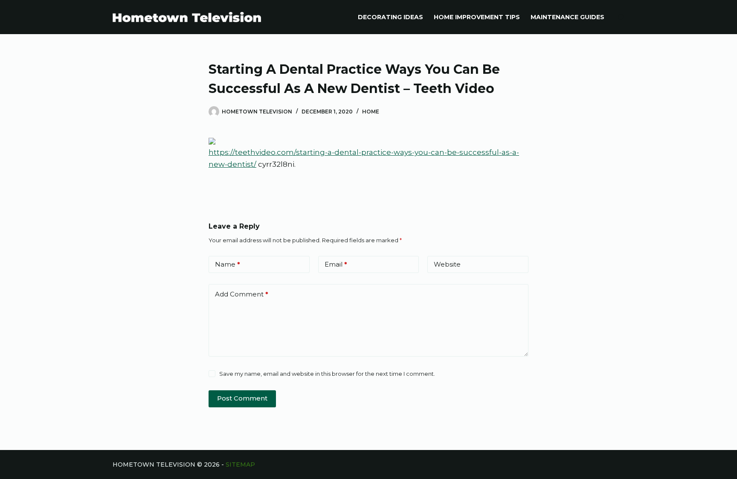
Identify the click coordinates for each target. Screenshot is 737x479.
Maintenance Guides (567, 17)
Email (336, 264)
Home (370, 111)
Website (447, 264)
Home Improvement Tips (477, 17)
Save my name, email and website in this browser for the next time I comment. (327, 373)
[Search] (621, 17)
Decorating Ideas (390, 17)
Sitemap (240, 464)
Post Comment (242, 398)
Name (227, 264)
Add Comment (241, 294)
